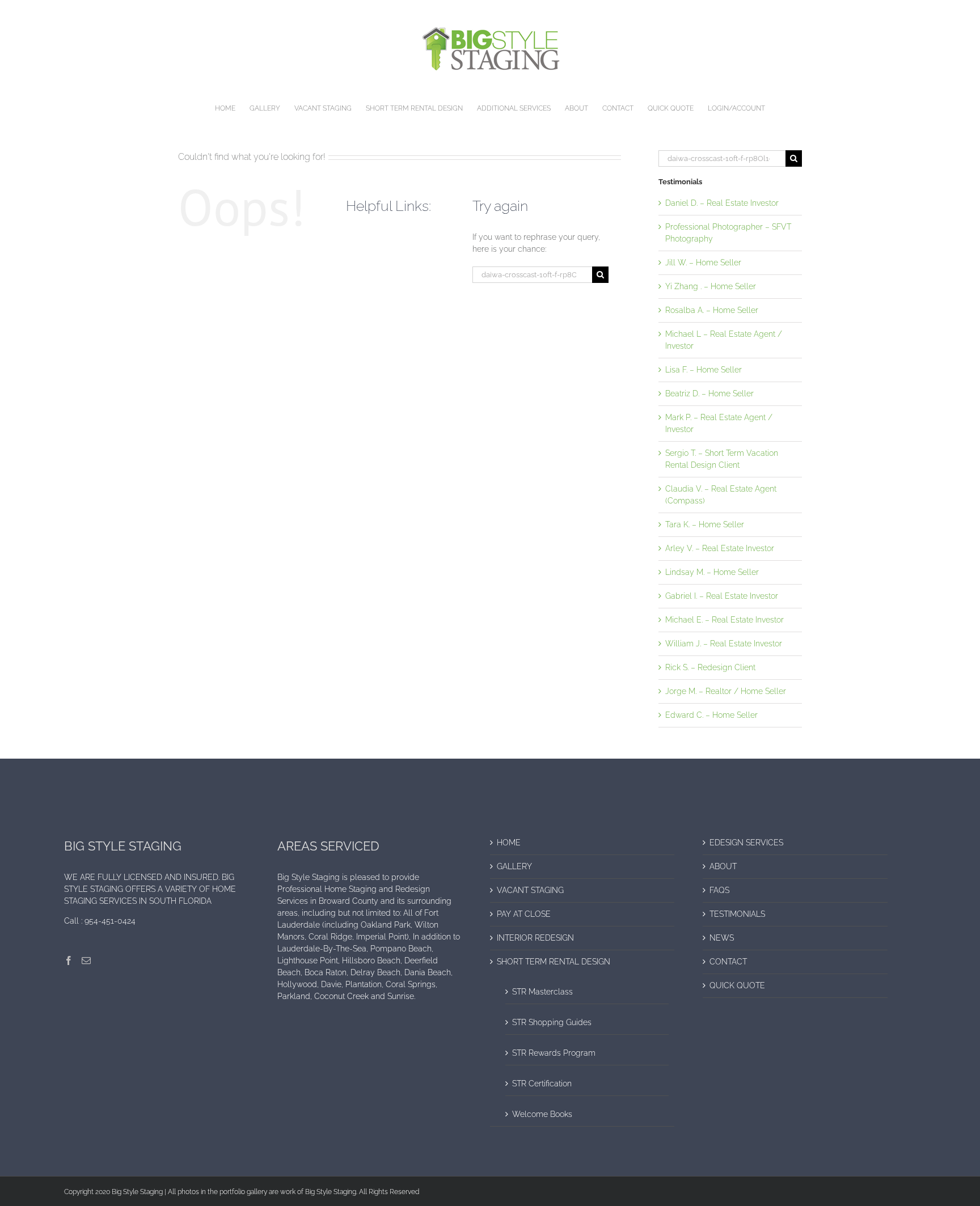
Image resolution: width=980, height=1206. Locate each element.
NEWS (721, 937)
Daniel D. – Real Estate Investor (722, 203)
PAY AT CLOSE (524, 914)
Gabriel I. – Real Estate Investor (721, 595)
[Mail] (86, 960)
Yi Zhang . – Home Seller (710, 286)
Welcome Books (542, 1114)
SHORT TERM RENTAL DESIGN (553, 961)
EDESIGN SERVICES (746, 842)
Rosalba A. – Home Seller (711, 310)
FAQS (719, 890)
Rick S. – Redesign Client (710, 667)
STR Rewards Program (553, 1052)
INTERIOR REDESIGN (535, 937)
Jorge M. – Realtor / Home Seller (725, 691)
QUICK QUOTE (737, 985)
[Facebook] (68, 960)
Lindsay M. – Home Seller (712, 572)
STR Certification (542, 1083)
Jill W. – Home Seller (703, 262)
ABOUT (723, 866)
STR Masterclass (542, 991)
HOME (509, 842)
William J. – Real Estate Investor (723, 643)
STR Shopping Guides (552, 1022)
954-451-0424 (110, 920)
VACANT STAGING (530, 890)
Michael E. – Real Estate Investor (724, 619)
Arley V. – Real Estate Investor (719, 548)
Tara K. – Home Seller (704, 524)
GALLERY (514, 866)
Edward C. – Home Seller (711, 715)
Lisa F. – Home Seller (703, 369)
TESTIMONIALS (737, 914)
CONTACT (728, 961)
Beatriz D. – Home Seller (709, 393)
